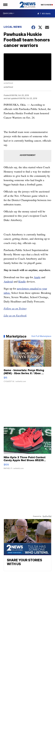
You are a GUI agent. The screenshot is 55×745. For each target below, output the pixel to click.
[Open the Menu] (5, 4)
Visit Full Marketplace (41, 336)
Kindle (22, 281)
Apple (37, 277)
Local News (13, 26)
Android (8, 281)
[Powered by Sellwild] (46, 516)
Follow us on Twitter (15, 308)
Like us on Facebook (15, 315)
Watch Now (46, 5)
